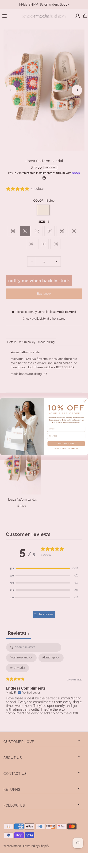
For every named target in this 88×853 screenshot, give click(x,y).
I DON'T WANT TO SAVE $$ (66, 448)
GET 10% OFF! (66, 443)
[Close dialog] (85, 400)
